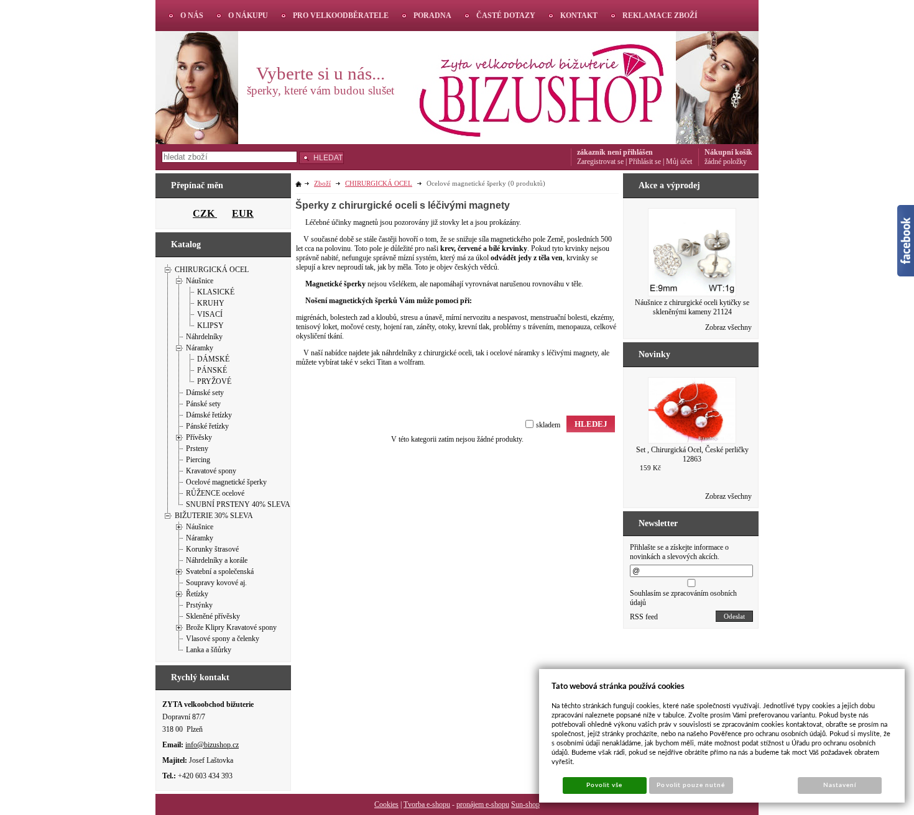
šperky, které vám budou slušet (320, 90)
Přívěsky (199, 437)
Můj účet (679, 161)
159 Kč (650, 467)
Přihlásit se (645, 161)
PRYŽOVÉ (214, 381)
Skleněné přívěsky (213, 616)
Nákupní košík (728, 152)
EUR (243, 213)
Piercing (198, 459)
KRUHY (210, 303)
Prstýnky (199, 605)
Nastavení (839, 785)
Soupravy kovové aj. (216, 582)
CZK (205, 213)
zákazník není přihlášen (615, 152)
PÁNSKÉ (212, 370)
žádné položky (725, 161)
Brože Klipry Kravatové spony (231, 627)
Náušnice (199, 280)
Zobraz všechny (728, 327)
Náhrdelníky (204, 336)
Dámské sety (205, 392)
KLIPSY (210, 325)
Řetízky (197, 594)
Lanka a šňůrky (208, 649)
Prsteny (197, 448)
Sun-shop (525, 804)
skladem (548, 425)
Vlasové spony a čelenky (222, 638)
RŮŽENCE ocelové (215, 493)
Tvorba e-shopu (427, 804)
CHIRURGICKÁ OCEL (212, 269)
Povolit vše (604, 785)
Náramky (199, 348)
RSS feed (644, 616)
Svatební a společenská (220, 571)
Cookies (386, 804)
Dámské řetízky (209, 415)
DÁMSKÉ (213, 359)
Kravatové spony (211, 471)
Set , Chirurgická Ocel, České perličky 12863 (692, 454)
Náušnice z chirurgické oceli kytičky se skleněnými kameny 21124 (692, 307)
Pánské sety (203, 403)
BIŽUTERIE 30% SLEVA (214, 515)
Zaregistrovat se (600, 161)
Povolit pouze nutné (691, 785)
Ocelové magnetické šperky (226, 482)
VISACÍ (210, 314)
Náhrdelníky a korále (216, 560)
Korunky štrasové (212, 549)
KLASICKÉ (215, 292)
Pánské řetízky (207, 426)
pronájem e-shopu (482, 804)
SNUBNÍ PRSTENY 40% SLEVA (238, 504)
